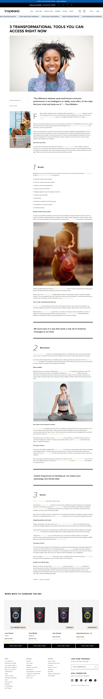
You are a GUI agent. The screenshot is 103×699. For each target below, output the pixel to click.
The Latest (15, 21)
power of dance (59, 449)
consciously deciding (64, 371)
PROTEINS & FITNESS (10, 663)
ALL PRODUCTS (9, 661)
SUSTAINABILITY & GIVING (33, 671)
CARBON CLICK (30, 675)
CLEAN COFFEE (9, 675)
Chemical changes (38, 428)
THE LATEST (29, 663)
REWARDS (29, 665)
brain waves (58, 516)
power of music (68, 549)
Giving (71, 11)
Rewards (57, 11)
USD (91, 11)
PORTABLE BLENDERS (11, 678)
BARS (6, 673)
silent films (88, 556)
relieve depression (80, 460)
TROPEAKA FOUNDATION (33, 673)
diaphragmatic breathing (45, 175)
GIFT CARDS (8, 688)
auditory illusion (61, 539)
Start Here (39, 11)
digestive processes (68, 298)
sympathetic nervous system (47, 117)
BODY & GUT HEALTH (10, 669)
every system (72, 219)
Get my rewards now (79, 667)
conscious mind (59, 438)
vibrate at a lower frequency (65, 524)
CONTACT (50, 665)
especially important (68, 146)
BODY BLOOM (8, 682)
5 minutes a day (46, 312)
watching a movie (47, 556)
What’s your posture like (40, 354)
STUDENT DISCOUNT (32, 667)
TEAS (6, 680)
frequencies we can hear (40, 508)
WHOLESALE (29, 669)
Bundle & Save (48, 11)
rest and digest (48, 294)
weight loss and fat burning (48, 201)
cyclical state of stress (61, 288)
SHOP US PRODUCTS (61, 1)
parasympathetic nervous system (79, 126)
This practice (36, 531)
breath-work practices (72, 313)
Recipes (65, 11)
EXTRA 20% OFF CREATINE (35, 5)
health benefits (88, 173)
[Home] (15, 11)
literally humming (58, 507)
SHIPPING (50, 669)
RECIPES (28, 661)
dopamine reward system (63, 460)
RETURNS (50, 671)
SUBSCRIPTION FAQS (54, 663)
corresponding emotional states (55, 434)
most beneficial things (78, 459)
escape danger (78, 113)
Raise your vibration (38, 501)
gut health (45, 195)
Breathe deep (37, 306)
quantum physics (45, 505)
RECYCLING (29, 678)
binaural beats (44, 535)
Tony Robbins (71, 104)
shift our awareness (57, 566)
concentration (47, 453)
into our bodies (77, 566)
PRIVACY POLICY (52, 667)
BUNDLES (7, 684)
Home (11, 21)
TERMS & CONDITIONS (54, 673)
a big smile (77, 439)
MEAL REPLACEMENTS (11, 667)
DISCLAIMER (51, 675)
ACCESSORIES (9, 686)
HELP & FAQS (51, 661)
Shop (31, 11)
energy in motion (71, 373)
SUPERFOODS (8, 671)
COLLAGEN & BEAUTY (11, 665)
